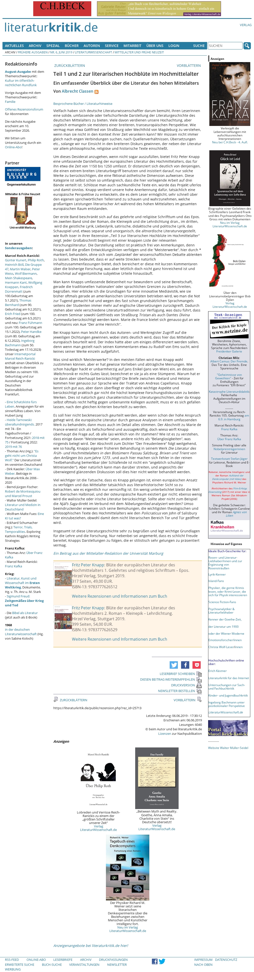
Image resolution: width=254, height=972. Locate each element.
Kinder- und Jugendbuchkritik (228, 695)
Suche (199, 45)
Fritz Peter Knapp (88, 565)
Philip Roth (36, 260)
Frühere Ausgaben (33, 52)
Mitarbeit (132, 45)
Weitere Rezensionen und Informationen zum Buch (119, 596)
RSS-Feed (12, 959)
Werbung (13, 969)
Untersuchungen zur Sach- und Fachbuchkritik (226, 686)
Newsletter (117, 964)
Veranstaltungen (84, 964)
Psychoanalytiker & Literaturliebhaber (221, 610)
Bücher (72, 45)
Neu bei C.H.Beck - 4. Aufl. (230, 142)
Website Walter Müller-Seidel (228, 748)
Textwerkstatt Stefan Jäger (229, 459)
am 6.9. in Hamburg (233, 417)
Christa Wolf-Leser (221, 647)
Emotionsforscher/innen (225, 640)
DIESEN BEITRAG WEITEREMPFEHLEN (167, 679)
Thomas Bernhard (18, 302)
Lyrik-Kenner (217, 574)
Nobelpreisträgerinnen (229, 449)
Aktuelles (14, 45)
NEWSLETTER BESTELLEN (176, 691)
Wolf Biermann (26, 273)
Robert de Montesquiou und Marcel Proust (22, 493)
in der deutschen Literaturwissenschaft (21, 631)
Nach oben (203, 964)
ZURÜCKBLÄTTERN (69, 65)
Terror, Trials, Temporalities (18, 529)
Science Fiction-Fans (222, 602)
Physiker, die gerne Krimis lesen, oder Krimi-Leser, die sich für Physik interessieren (227, 591)
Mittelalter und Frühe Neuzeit (139, 52)
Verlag (246, 25)
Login (173, 45)
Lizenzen (164, 733)
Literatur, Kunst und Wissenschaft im (22, 582)
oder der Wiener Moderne (226, 633)
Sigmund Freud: (24, 600)
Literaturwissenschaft (93, 52)
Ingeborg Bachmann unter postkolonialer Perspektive (226, 704)
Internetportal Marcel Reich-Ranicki (20, 356)
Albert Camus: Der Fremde (228, 361)
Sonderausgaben (18, 248)
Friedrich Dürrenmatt (19, 289)
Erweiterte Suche (19, 964)
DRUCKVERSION (183, 685)
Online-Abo (13, 147)
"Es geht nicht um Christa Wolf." (21, 455)
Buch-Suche (52, 964)
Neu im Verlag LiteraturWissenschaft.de (127, 929)
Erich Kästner (217, 671)
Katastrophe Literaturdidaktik (229, 391)
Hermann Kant (16, 282)
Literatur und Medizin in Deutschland (22, 507)
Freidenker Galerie (229, 351)
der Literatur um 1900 (223, 626)
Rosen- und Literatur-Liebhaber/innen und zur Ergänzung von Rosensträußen (225, 562)
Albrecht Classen (77, 91)
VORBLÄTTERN (189, 65)
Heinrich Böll (14, 264)
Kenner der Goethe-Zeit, (225, 619)
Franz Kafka (13, 566)
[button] (174, 665)
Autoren (92, 45)
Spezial (53, 45)
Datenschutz (226, 959)
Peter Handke (31, 331)
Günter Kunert (15, 260)
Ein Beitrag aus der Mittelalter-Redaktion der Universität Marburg (108, 553)
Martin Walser (20, 269)
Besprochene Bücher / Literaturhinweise (82, 103)
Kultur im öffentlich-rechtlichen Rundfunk (21, 82)
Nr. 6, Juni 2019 (61, 52)
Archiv (35, 45)
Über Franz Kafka (229, 439)
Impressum (203, 959)
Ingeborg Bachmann (19, 342)
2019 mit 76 (13, 446)
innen (239, 647)
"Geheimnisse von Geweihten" (228, 376)
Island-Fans (216, 581)
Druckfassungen (113, 959)
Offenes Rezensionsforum (24, 109)
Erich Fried (12, 313)
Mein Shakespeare (18, 278)
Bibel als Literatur (25, 613)
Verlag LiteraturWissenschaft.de (98, 828)
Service (112, 45)
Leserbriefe (62, 959)
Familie (10, 101)
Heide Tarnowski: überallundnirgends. (20, 422)
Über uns (154, 45)
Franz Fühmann (30, 322)
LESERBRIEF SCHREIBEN (177, 673)
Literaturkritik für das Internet (228, 678)
